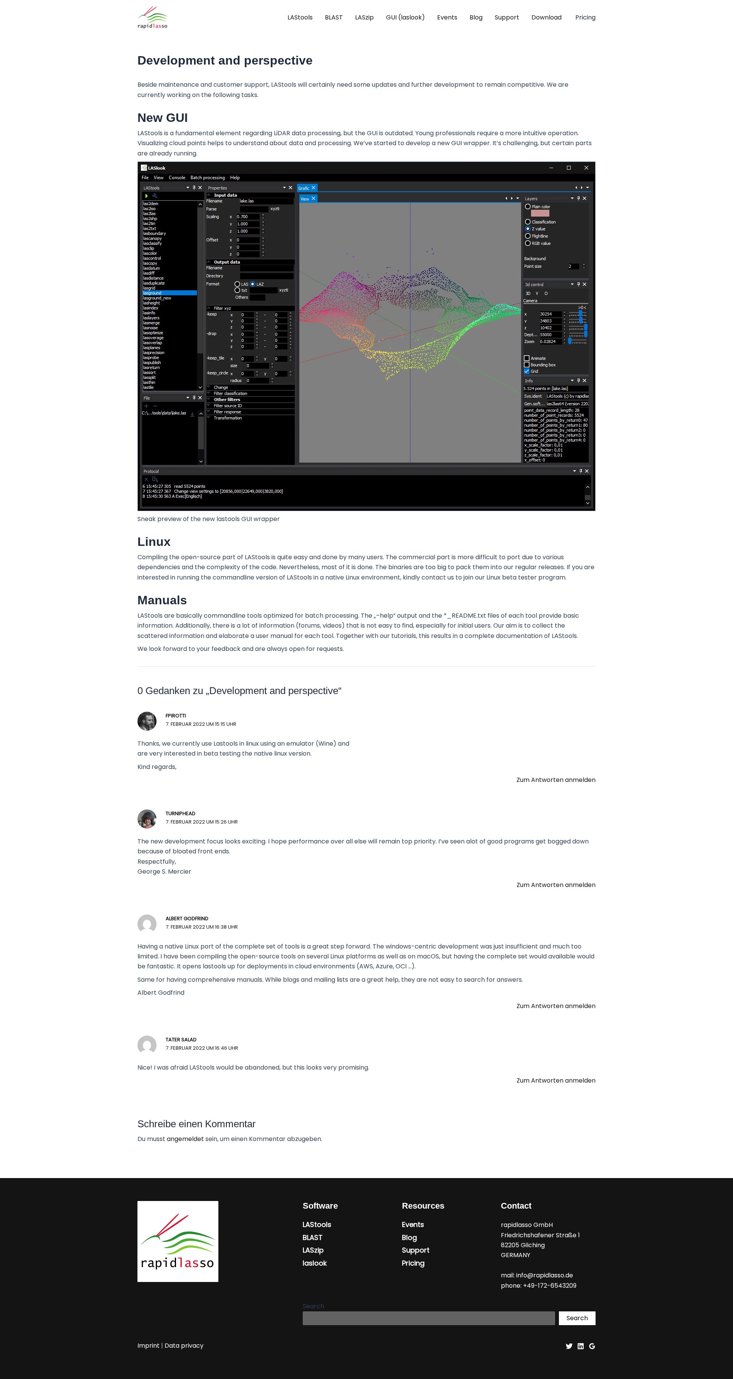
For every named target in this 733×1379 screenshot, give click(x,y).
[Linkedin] (580, 1346)
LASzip (364, 17)
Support (507, 17)
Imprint (148, 1345)
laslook (315, 1263)
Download (546, 17)
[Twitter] (569, 1346)
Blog (476, 17)
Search (313, 1306)
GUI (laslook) (405, 17)
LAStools (300, 17)
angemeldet (185, 1139)
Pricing (413, 1263)
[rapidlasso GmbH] (152, 17)
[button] (585, 17)
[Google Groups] (592, 1346)
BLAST (334, 17)
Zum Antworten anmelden (556, 779)
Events (447, 17)
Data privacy (184, 1345)
